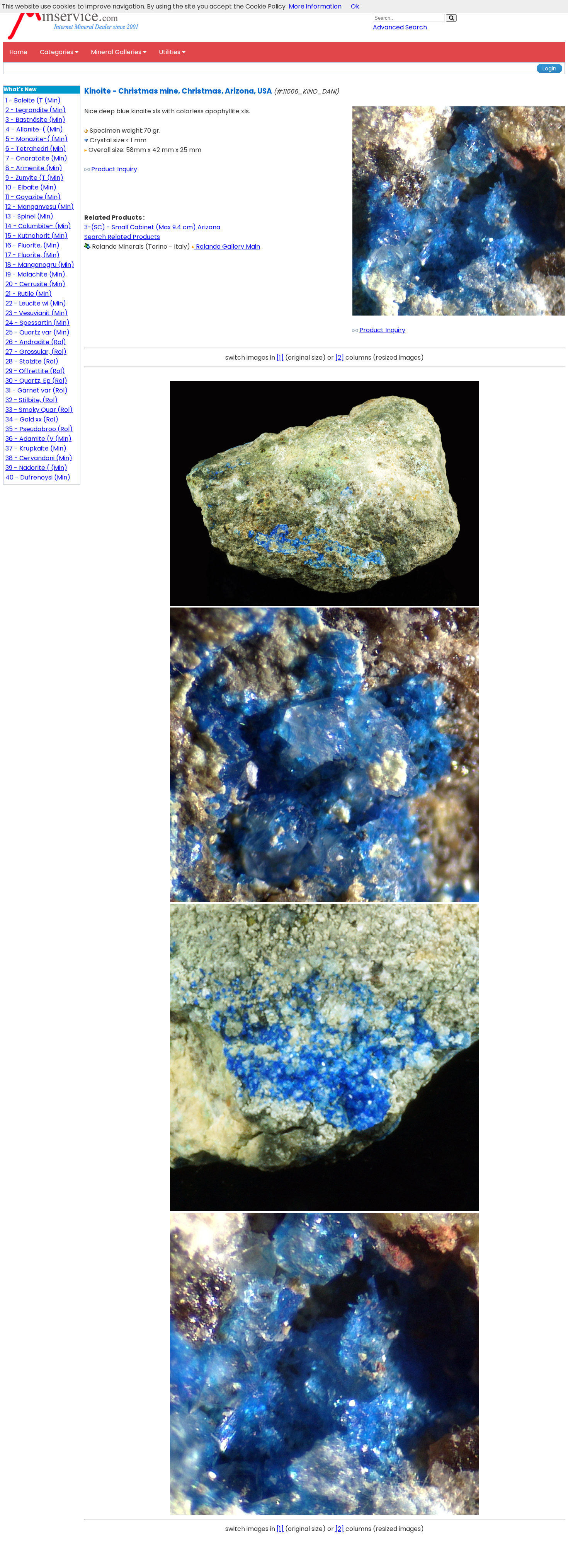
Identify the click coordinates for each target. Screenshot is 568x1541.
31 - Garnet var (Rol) (36, 390)
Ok (355, 6)
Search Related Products (122, 236)
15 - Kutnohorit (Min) (36, 235)
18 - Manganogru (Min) (39, 264)
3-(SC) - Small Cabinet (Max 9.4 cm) (140, 227)
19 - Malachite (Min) (35, 274)
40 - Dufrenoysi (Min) (37, 477)
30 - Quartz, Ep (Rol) (36, 380)
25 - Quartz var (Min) (37, 332)
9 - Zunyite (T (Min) (34, 177)
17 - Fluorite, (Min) (32, 255)
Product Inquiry (114, 169)
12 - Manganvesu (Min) (39, 206)
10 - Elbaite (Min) (30, 187)
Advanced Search (400, 27)
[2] (339, 357)
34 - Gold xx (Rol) (31, 419)
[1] (280, 357)
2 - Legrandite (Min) (35, 110)
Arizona (208, 227)
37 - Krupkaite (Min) (35, 448)
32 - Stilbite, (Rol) (31, 400)
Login (549, 68)
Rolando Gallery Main (227, 246)
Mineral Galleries (117, 52)
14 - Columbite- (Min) (38, 226)
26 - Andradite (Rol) (35, 342)
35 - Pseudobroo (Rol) (39, 429)
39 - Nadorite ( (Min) (36, 467)
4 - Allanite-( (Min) (34, 129)
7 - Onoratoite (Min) (36, 158)
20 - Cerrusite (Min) (35, 284)
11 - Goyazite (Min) (33, 197)
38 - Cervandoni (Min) (38, 458)
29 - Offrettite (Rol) (35, 371)
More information (315, 6)
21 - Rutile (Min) (28, 293)
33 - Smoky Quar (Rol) (39, 409)
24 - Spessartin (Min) (37, 322)
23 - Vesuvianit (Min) (36, 313)
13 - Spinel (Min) (29, 216)
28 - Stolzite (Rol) (31, 361)
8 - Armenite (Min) (33, 168)
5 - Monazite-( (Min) (36, 139)
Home (18, 52)
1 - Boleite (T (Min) (33, 100)
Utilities (170, 52)
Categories (57, 52)
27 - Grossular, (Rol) (35, 351)
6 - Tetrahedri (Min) (35, 148)
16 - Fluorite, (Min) (32, 245)
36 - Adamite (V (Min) (38, 438)
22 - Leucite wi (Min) (35, 303)
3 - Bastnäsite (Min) (35, 119)
